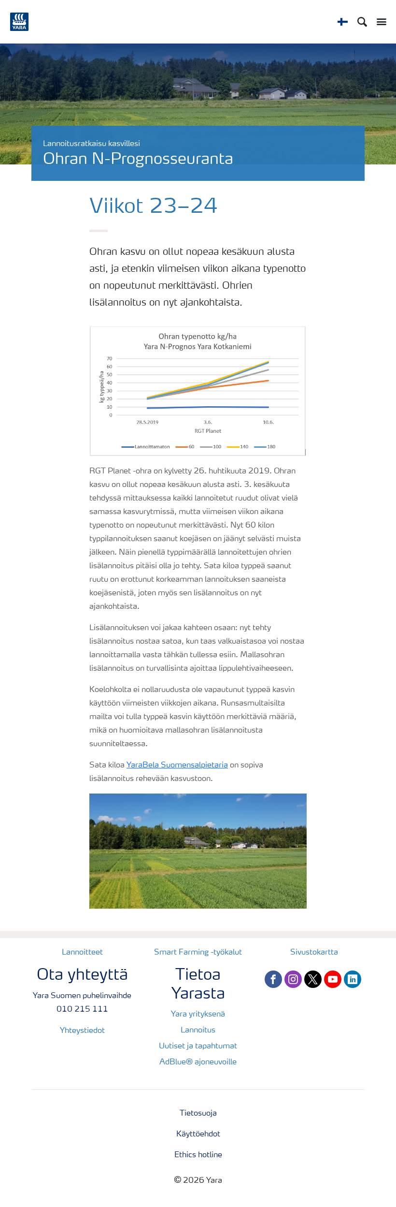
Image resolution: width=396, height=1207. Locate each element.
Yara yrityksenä (198, 1014)
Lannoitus (198, 1030)
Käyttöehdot (198, 1134)
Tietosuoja (198, 1114)
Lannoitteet (82, 953)
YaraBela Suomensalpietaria (177, 765)
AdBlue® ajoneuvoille (198, 1062)
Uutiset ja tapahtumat (198, 1046)
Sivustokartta (314, 953)
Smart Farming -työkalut (198, 953)
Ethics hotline (198, 1155)
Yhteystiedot (82, 1031)
